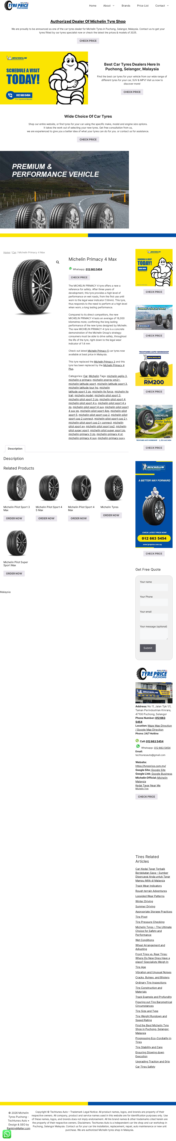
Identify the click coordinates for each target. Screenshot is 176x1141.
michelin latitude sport (82, 383)
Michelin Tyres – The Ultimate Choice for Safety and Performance (153, 930)
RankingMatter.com (18, 1128)
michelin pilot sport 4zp (94, 410)
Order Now (14, 518)
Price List (142, 5)
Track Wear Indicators (148, 885)
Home (92, 5)
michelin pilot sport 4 (112, 399)
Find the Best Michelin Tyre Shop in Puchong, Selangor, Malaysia (152, 1029)
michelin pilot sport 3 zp (83, 399)
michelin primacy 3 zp (82, 434)
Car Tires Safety (145, 1066)
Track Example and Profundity (153, 997)
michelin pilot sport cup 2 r (110, 418)
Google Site (158, 770)
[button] (58, 262)
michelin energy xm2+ (106, 379)
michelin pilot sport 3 (107, 395)
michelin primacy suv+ (111, 438)
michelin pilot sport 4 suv (88, 407)
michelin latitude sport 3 (112, 383)
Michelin (94, 376)
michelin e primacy (80, 379)
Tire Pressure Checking (149, 922)
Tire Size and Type (146, 1011)
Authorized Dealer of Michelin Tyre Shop (88, 21)
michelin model (84, 395)
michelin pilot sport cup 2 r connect (90, 422)
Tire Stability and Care (149, 1047)
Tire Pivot (141, 916)
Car (14, 252)
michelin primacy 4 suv (82, 438)
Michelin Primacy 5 (98, 350)
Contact (160, 5)
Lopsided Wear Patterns (149, 896)
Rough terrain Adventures (151, 891)
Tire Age (140, 967)
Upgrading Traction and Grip (152, 1061)
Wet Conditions (144, 940)
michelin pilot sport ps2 (100, 426)
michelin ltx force (102, 391)
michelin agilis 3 (117, 376)
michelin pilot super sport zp (107, 430)
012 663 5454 (94, 269)
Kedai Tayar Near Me (148, 785)
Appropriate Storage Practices (153, 911)
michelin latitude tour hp (83, 387)
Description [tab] (15, 448)
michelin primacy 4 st (110, 434)
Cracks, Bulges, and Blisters (152, 977)
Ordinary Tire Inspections (150, 982)
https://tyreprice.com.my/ (150, 766)
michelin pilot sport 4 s (83, 403)
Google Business (161, 773)
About (107, 5)
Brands (126, 5)
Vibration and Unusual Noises (153, 972)
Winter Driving (144, 901)
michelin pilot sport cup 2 (94, 414)
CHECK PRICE (88, 40)
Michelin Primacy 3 (104, 361)
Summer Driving (145, 906)
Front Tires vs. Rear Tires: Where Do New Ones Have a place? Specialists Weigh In (152, 958)
